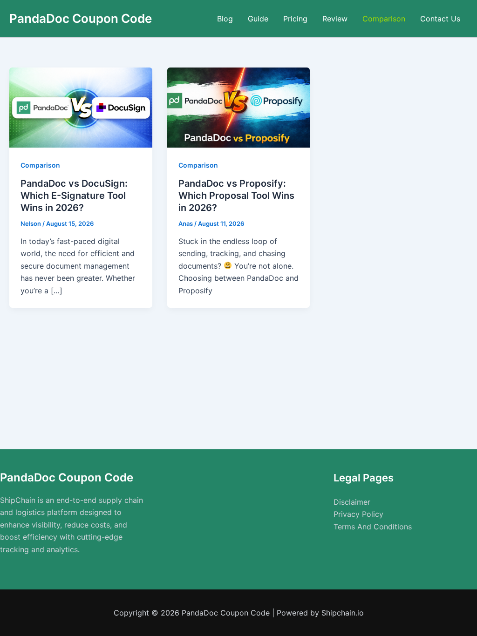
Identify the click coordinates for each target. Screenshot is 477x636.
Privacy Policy (358, 514)
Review (335, 18)
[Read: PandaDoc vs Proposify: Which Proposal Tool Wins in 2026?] (238, 107)
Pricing (295, 18)
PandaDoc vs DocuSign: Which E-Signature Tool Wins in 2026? (74, 195)
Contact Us (440, 18)
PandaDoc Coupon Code (80, 18)
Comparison (383, 18)
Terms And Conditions (373, 526)
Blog (225, 18)
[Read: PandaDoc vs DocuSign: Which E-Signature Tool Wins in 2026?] (80, 107)
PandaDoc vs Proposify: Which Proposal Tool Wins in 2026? (236, 195)
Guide (258, 18)
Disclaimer (352, 502)
